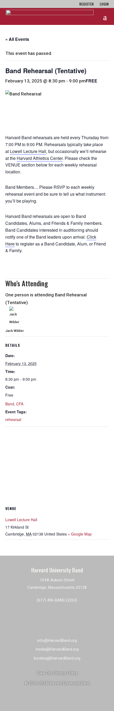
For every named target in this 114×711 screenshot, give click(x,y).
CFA (19, 403)
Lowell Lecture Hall (28, 151)
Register (86, 4)
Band (9, 403)
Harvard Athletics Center (40, 158)
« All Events (17, 39)
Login (104, 4)
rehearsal (13, 419)
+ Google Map (80, 534)
